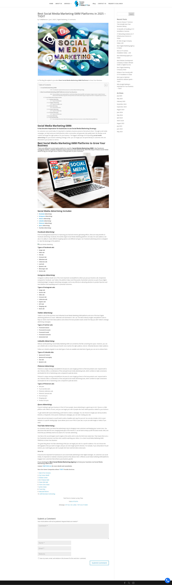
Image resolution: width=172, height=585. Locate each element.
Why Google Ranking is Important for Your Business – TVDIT (125, 86)
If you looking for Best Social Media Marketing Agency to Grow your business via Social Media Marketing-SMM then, (75, 119)
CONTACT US (102, 3)
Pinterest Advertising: (53, 112)
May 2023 (120, 131)
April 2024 (120, 118)
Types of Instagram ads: (57, 104)
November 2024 (121, 104)
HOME (51, 3)
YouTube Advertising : (53, 117)
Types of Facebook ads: (57, 100)
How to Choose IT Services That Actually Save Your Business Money (125, 24)
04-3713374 (74, 501)
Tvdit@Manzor (43, 19)
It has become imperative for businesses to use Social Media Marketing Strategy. (68, 89)
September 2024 (121, 107)
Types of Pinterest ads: (57, 114)
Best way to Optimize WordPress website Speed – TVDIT (125, 79)
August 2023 (120, 123)
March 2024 (120, 120)
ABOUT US (58, 3)
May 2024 (120, 115)
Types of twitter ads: (57, 107)
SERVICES (67, 3)
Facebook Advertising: (53, 99)
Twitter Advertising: (53, 106)
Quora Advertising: (53, 115)
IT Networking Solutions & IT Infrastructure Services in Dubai (125, 36)
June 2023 (120, 129)
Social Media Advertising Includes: (53, 97)
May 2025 (120, 98)
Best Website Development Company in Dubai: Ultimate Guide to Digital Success (125, 63)
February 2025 (121, 101)
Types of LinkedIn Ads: (57, 110)
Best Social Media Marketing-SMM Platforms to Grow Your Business (59, 92)
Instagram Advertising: (54, 102)
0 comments (72, 19)
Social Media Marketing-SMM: (49, 87)
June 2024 (120, 112)
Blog (94, 3)
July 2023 (119, 126)
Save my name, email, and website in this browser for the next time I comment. (63, 558)
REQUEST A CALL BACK (115, 3)
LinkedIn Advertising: (53, 109)
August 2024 (120, 109)
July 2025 (119, 96)
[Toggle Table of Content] (105, 85)
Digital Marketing (62, 19)
